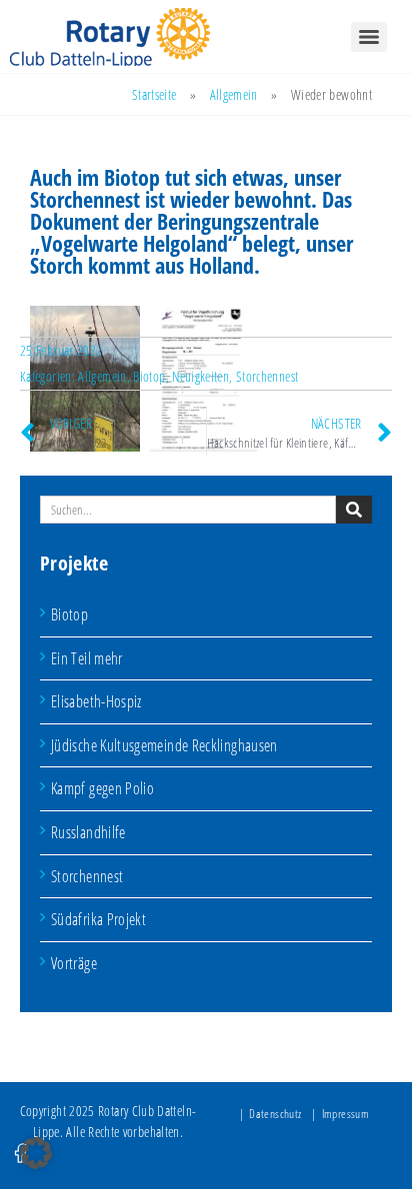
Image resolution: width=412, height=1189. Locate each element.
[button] (36, 1153)
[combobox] (188, 510)
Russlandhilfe (88, 832)
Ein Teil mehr (87, 658)
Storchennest (87, 876)
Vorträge (74, 963)
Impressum (345, 1113)
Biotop (69, 614)
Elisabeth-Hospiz (96, 701)
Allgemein (234, 94)
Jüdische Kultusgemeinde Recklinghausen (164, 745)
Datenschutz (275, 1113)
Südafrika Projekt (98, 919)
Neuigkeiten (200, 376)
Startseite (154, 94)
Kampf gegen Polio (102, 788)
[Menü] (369, 37)
